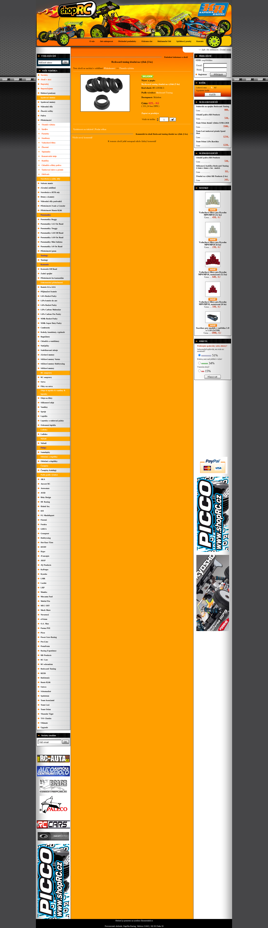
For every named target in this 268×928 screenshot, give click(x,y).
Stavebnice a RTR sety (50, 192)
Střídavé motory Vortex (50, 359)
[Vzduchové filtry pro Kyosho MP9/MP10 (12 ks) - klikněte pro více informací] (212, 207)
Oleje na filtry (46, 398)
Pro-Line (44, 642)
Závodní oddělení (48, 188)
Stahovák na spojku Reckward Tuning (212, 106)
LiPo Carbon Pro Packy (51, 314)
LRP (43, 587)
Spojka (45, 129)
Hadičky (45, 161)
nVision (44, 619)
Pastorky (45, 134)
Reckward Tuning (48, 669)
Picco (43, 633)
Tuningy (44, 260)
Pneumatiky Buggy (49, 219)
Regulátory (45, 337)
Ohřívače (45, 174)
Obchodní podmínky (127, 41)
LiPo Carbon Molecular (51, 310)
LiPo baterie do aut (49, 301)
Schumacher (46, 691)
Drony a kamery (47, 197)
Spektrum (45, 696)
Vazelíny (44, 407)
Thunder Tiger (47, 714)
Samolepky (45, 452)
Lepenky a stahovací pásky (52, 421)
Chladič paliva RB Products (208, 115)
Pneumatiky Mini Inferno (51, 242)
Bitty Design (46, 497)
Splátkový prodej (183, 41)
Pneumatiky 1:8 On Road (51, 246)
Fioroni (44, 520)
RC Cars (44, 660)
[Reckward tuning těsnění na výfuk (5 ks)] (105, 110)
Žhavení (45, 147)
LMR (43, 578)
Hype (43, 551)
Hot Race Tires (47, 542)
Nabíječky (45, 346)
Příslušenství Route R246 (51, 210)
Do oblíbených (212, 50)
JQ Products (46, 565)
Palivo (43, 116)
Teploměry (46, 152)
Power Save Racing (49, 637)
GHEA (43, 529)
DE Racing (45, 502)
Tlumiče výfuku (48, 125)
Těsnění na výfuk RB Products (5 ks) (212, 176)
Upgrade (44, 727)
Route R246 (45, 682)
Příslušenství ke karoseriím (52, 278)
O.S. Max (45, 624)
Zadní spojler (46, 273)
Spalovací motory (48, 102)
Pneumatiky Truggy (49, 228)
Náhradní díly (47, 107)
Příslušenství (46, 120)
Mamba (44, 592)
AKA (43, 479)
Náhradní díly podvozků (51, 201)
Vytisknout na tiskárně (83, 129)
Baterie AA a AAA (48, 287)
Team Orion (46, 709)
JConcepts (45, 556)
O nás (92, 41)
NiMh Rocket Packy (49, 319)
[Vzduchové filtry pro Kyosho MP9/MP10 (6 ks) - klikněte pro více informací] (212, 237)
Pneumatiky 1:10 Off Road (52, 233)
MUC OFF (45, 606)
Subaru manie (47, 183)
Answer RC (45, 484)
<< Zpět (202, 50)
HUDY (43, 547)
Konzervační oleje (49, 156)
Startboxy (46, 138)
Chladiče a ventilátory (50, 341)
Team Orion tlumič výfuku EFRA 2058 (212, 123)
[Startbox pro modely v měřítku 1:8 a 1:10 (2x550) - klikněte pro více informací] (212, 322)
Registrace (202, 74)
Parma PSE (45, 628)
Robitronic (45, 678)
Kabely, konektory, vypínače (53, 332)
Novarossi (45, 615)
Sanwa (43, 687)
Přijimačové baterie (49, 292)
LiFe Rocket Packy (49, 296)
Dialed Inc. (45, 506)
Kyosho (44, 574)
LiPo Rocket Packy (49, 305)
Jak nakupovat (106, 41)
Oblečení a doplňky (49, 461)
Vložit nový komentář (82, 137)
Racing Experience (48, 651)
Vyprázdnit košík (202, 90)
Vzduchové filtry (49, 143)
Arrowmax (45, 488)
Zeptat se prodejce (150, 113)
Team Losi (45, 705)
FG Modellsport (47, 515)
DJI (42, 511)
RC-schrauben (47, 664)
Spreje (43, 412)
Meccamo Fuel (47, 597)
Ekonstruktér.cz (147, 921)
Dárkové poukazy (48, 93)
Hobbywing (46, 538)
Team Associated (47, 700)
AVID (43, 493)
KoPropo (44, 569)
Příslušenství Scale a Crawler (53, 206)
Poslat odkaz (100, 129)
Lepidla (44, 416)
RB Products (46, 655)
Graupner (45, 533)
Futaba (44, 524)
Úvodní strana (225, 50)
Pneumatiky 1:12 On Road (52, 224)
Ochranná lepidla (48, 425)
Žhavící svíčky (47, 111)
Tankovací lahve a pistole (52, 170)
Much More (45, 610)
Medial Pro (45, 601)
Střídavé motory (47, 368)
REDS (43, 673)
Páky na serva (47, 386)
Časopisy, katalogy (49, 470)
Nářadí (43, 443)
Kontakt (199, 41)
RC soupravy (46, 377)
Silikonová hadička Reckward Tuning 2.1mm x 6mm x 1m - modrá (212, 167)
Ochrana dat (146, 41)
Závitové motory (47, 355)
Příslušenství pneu (48, 251)
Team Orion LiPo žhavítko (207, 141)
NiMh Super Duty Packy (51, 323)
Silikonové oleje (47, 403)
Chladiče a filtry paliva (51, 165)
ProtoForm (45, 646)
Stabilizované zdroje (49, 350)
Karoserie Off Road (49, 269)
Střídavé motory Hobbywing (53, 364)
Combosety (45, 328)
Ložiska (44, 434)
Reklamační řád (164, 41)
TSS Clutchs (46, 718)
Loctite (43, 583)
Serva (43, 382)
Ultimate (44, 723)
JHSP (43, 560)
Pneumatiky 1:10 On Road (52, 237)
